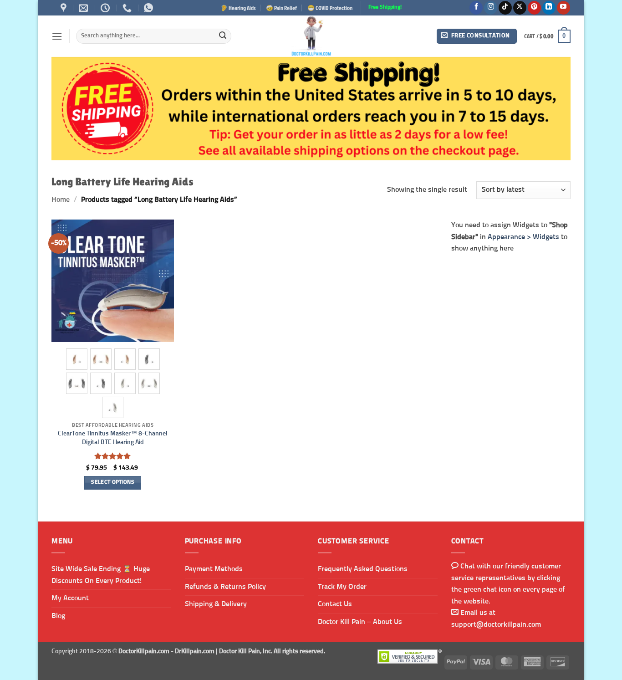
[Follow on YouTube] (563, 8)
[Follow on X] (519, 8)
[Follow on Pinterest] (534, 8)
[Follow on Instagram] (490, 8)
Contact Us (335, 604)
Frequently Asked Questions (363, 569)
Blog (58, 615)
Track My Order (342, 586)
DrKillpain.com (194, 651)
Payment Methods (214, 569)
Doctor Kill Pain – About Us (360, 621)
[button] (56, 36)
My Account (70, 598)
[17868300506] (149, 7)
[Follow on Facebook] (476, 8)
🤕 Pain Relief (281, 8)
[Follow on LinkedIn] (549, 8)
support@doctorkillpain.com (496, 624)
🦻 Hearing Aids (238, 8)
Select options (112, 482)
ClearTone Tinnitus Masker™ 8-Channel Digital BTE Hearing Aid (113, 437)
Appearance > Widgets (523, 236)
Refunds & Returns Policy (225, 586)
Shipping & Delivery (216, 604)
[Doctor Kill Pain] (311, 36)
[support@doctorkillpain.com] (84, 7)
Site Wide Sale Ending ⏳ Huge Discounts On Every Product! (100, 574)
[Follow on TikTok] (505, 8)
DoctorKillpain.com (143, 651)
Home (60, 199)
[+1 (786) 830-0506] (128, 7)
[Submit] (222, 36)
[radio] (76, 359)
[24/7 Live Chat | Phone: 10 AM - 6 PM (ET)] (106, 7)
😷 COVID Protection (329, 8)
